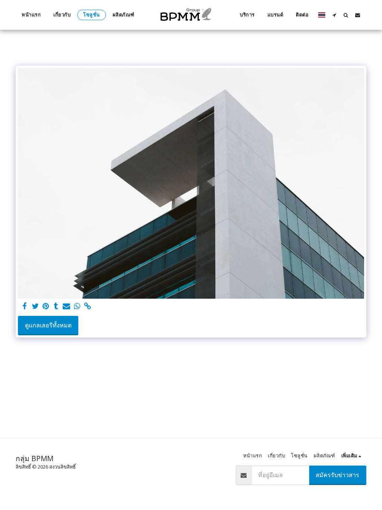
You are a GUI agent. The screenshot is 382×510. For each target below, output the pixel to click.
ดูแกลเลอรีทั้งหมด (48, 325)
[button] (334, 15)
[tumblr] (56, 306)
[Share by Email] (66, 306)
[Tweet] (35, 306)
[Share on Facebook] (24, 306)
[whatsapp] (77, 306)
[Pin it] (45, 306)
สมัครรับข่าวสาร (337, 475)
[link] (87, 306)
